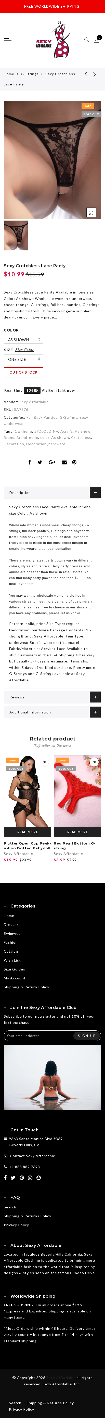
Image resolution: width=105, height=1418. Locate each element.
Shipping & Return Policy (26, 987)
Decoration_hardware (45, 444)
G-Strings (30, 74)
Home (9, 74)
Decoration (14, 444)
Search (10, 1207)
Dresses (11, 924)
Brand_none (27, 437)
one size (17, 359)
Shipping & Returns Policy (27, 1216)
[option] (52, 160)
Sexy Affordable (34, 402)
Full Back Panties (42, 417)
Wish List (12, 960)
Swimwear (13, 933)
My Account (15, 978)
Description (20, 492)
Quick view (44, 762)
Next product (94, 74)
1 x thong (23, 431)
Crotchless (81, 437)
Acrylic (66, 431)
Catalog (11, 951)
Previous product (82, 74)
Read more (27, 832)
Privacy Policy (16, 1225)
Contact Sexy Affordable (32, 1156)
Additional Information (30, 712)
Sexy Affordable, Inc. (62, 1384)
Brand (9, 437)
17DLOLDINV (46, 431)
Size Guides (14, 969)
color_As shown (54, 437)
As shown (18, 339)
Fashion (11, 942)
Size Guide (24, 350)
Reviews (17, 697)
